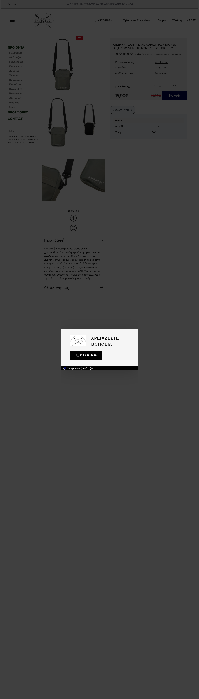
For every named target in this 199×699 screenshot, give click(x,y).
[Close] (134, 332)
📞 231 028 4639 (86, 355)
